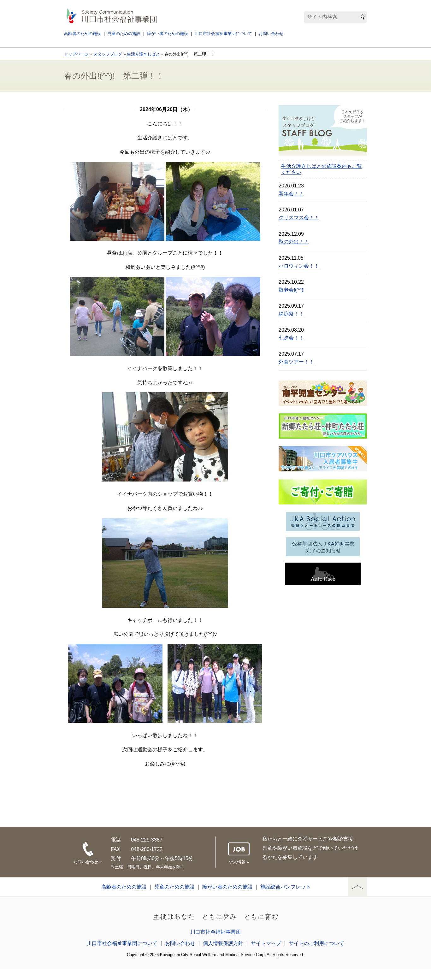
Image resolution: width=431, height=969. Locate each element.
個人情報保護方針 (223, 943)
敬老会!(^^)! (291, 289)
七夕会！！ (291, 337)
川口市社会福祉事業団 (215, 932)
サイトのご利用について (316, 943)
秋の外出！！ (294, 241)
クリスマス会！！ (299, 217)
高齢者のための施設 (82, 33)
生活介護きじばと (143, 54)
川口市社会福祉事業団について (223, 33)
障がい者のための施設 (167, 33)
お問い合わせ (271, 33)
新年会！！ (291, 193)
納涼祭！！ (291, 313)
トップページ (76, 54)
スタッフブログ (107, 54)
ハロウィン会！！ (299, 266)
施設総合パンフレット (285, 886)
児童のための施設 (124, 33)
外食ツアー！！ (296, 361)
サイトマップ (266, 943)
